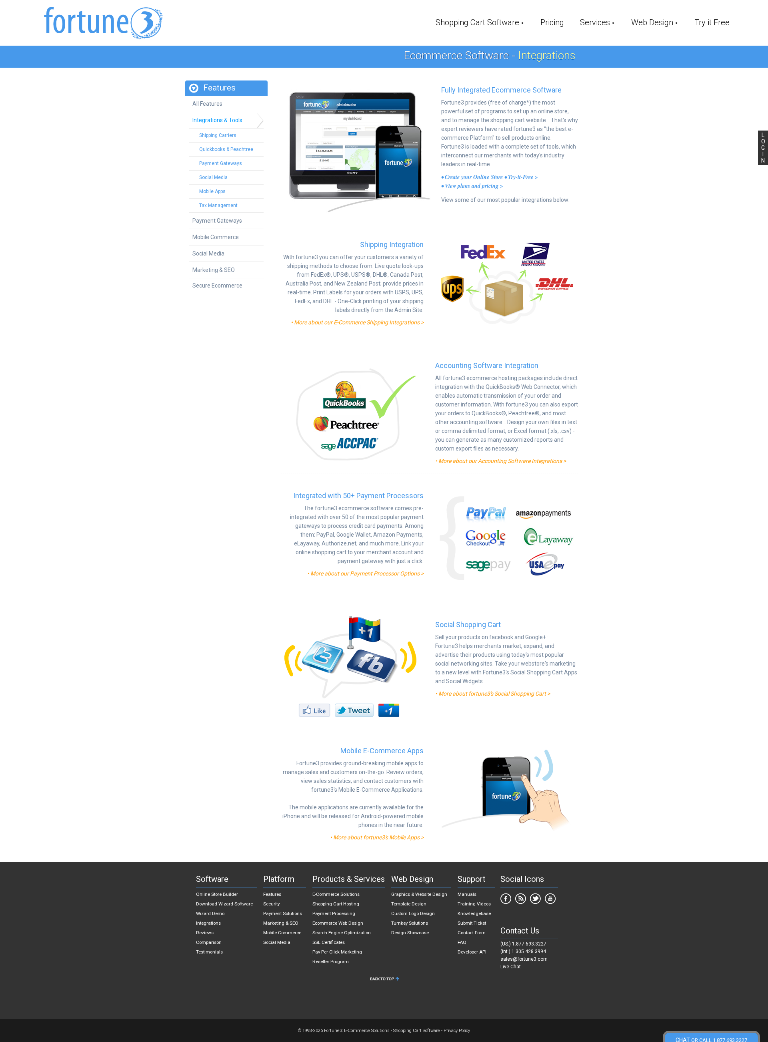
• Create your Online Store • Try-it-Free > (489, 177)
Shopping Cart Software (477, 22)
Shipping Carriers (217, 135)
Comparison (209, 942)
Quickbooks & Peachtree (226, 149)
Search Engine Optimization (341, 932)
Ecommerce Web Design (337, 923)
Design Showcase (410, 932)
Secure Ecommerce (217, 285)
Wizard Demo (210, 913)
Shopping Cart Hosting (335, 904)
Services (595, 22)
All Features (207, 104)
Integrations (208, 923)
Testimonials (209, 952)
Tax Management (218, 205)
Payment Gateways (220, 163)
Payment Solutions (282, 913)
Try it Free (712, 22)
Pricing (552, 22)
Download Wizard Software (224, 904)
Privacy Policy (457, 1030)
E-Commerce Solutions (336, 894)
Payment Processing (333, 913)
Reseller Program (330, 961)
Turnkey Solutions (409, 923)
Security (271, 904)
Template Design (408, 904)
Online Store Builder (217, 894)
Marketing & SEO (213, 270)
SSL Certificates (328, 942)
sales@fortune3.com (524, 959)
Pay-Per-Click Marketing (337, 952)
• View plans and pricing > (472, 186)
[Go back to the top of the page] (384, 980)
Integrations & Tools (217, 120)
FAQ (462, 942)
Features (272, 894)
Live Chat (510, 967)
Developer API (472, 952)
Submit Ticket (472, 923)
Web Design (652, 22)
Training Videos (474, 904)
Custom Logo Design (413, 913)
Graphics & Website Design (419, 894)
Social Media (213, 177)
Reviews (205, 932)
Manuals (467, 894)
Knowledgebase (474, 913)
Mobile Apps (212, 191)
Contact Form (472, 932)
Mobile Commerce (215, 237)
